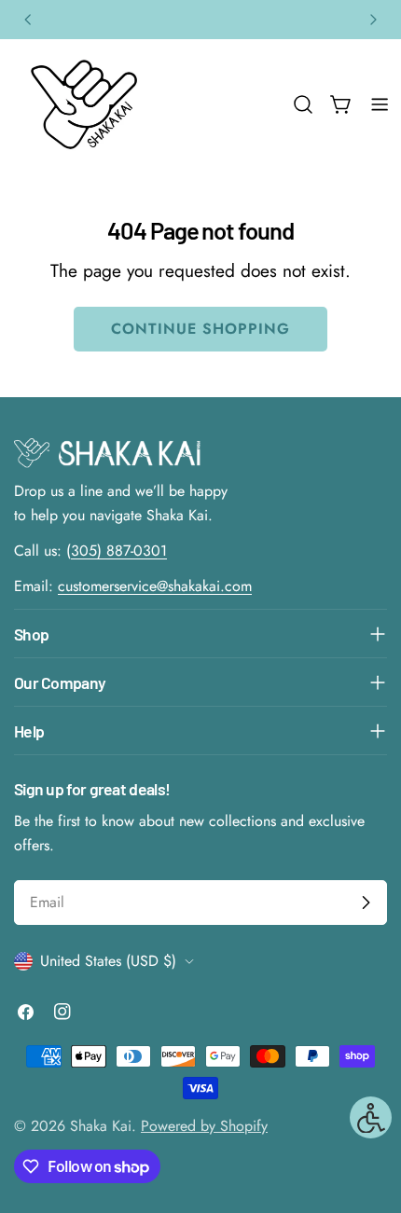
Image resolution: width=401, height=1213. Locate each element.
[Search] (303, 104)
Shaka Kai (100, 1126)
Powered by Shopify (204, 1126)
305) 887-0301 (119, 550)
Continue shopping (200, 328)
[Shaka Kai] (84, 104)
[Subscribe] (365, 902)
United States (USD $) (108, 961)
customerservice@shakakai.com (155, 586)
